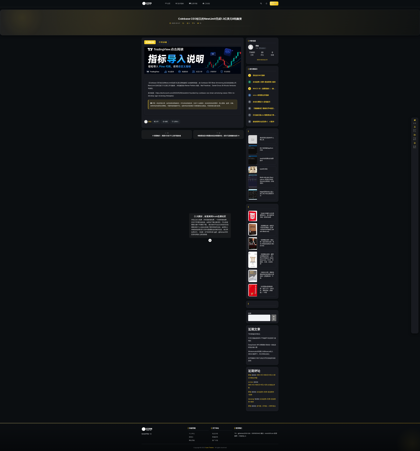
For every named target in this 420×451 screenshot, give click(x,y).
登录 (275, 3)
